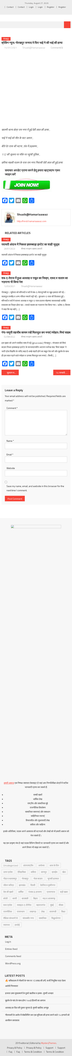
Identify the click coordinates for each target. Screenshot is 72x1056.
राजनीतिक (7, 911)
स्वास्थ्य (6, 925)
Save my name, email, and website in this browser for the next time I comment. (35, 488)
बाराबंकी (25, 898)
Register (50, 7)
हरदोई (17, 925)
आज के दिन (54, 865)
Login (31, 7)
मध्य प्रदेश (7, 905)
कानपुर (44, 872)
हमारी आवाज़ (9, 783)
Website (11, 468)
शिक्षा (63, 911)
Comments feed (13, 956)
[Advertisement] (36, 88)
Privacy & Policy (14, 1047)
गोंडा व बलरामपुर (10, 878)
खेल (64, 872)
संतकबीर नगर (28, 918)
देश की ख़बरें (8, 892)
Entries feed (11, 949)
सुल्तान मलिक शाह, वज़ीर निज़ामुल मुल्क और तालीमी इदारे (13, 372)
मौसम (61, 905)
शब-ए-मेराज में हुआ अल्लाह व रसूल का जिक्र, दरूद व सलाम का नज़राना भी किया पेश (35, 280)
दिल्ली (32, 885)
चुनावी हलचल (53, 878)
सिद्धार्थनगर (55, 918)
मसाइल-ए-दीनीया (24, 905)
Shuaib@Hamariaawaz (33, 47)
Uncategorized (10, 865)
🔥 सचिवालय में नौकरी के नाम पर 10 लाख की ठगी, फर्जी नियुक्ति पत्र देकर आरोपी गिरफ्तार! (35, 983)
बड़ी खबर (64, 892)
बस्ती (15, 898)
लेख (43, 911)
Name (10, 441)
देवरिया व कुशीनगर (47, 885)
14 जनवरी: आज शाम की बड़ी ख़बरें (63, 372)
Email (10, 454)
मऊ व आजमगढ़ (49, 898)
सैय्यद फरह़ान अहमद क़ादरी (31, 248)
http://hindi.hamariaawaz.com (31, 221)
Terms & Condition (33, 1051)
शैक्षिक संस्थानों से (10, 918)
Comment (12, 408)
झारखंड (22, 885)
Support (49, 1047)
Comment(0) (57, 47)
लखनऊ (33, 911)
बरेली (5, 898)
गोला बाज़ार (38, 878)
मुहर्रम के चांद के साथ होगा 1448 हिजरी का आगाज (25, 1000)
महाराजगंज (40, 905)
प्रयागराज (51, 892)
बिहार (35, 898)
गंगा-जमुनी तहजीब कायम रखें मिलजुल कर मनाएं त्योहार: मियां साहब (36, 332)
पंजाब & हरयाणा (35, 892)
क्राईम (54, 872)
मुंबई (52, 905)
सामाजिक (42, 918)
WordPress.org (12, 963)
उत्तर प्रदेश (8, 872)
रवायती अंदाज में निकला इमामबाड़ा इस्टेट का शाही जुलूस (30, 244)
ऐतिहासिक (22, 872)
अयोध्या (41, 865)
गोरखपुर (6, 38)
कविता (33, 872)
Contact (10, 7)
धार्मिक (20, 892)
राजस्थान (21, 911)
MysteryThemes (48, 1043)
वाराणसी (53, 911)
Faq (10, 1051)
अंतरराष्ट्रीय (28, 865)
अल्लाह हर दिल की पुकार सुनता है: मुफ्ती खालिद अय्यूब (27, 1007)
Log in (8, 941)
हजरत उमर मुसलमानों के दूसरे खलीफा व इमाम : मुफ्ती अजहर (29, 993)
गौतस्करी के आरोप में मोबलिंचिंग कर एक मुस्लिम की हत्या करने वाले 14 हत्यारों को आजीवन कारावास (37, 1017)
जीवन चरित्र (8, 885)
